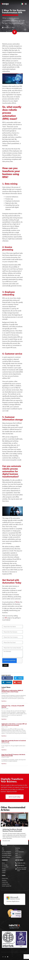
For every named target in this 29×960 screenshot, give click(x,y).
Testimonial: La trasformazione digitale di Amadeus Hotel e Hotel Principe (12, 691)
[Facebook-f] (3, 957)
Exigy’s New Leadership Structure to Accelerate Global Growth (14, 741)
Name (4, 624)
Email (4, 640)
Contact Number (7, 645)
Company (5, 635)
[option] (22, 4)
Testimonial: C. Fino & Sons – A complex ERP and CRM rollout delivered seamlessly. (14, 724)
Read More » (4, 701)
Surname (5, 629)
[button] (25, 3)
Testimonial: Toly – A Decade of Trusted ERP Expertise (13, 706)
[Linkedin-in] (5, 957)
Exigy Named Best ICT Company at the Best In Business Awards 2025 (13, 755)
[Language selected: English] (22, 4)
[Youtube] (8, 957)
